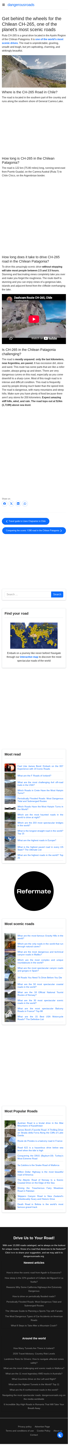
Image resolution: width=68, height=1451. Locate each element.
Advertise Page (42, 1426)
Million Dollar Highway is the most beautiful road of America (40, 1173)
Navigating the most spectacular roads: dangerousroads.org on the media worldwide (33, 1397)
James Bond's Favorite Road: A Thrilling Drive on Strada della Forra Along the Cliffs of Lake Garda (40, 1133)
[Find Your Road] (34, 635)
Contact (34, 1435)
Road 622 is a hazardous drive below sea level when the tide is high (40, 1149)
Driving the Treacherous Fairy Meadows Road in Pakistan (40, 1189)
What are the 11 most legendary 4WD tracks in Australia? (34, 1373)
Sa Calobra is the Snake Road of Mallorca (38, 1165)
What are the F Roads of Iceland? (34, 775)
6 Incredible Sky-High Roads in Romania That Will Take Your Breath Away (34, 1406)
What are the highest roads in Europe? (37, 840)
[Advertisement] (34, 129)
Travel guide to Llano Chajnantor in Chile (27, 521)
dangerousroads (21, 5)
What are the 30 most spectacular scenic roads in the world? (40, 1002)
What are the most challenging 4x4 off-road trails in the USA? (40, 783)
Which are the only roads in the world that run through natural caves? (40, 945)
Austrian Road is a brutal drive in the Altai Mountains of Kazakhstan (40, 1124)
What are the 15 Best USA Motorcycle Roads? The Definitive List (40, 1018)
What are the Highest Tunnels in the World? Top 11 (34, 1384)
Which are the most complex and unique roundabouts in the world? (40, 961)
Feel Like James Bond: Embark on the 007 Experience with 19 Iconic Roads (40, 767)
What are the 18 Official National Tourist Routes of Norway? (40, 993)
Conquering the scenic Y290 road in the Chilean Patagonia (33, 530)
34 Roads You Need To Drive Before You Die (40, 977)
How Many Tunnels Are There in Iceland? (34, 1348)
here (13, 1252)
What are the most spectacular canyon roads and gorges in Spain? (40, 969)
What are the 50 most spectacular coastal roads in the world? (40, 985)
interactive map (29, 657)
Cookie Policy (43, 1430)
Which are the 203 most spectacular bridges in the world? (40, 824)
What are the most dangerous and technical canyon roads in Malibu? (40, 953)
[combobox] (28, 594)
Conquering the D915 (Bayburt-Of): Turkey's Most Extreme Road (40, 1157)
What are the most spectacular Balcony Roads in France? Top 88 (40, 1010)
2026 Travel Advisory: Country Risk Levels (34, 1353)
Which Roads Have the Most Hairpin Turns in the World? (40, 808)
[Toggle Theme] (60, 1435)
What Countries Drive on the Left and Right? (34, 1379)
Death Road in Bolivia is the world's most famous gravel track (40, 1205)
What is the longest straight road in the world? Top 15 (40, 832)
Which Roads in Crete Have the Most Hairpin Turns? (40, 791)
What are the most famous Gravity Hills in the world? (40, 937)
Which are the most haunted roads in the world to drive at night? (40, 816)
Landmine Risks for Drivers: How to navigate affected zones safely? (34, 1361)
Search (57, 594)
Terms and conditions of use (20, 1430)
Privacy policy (25, 1426)
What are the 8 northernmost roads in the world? (34, 1390)
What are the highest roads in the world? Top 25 (40, 856)
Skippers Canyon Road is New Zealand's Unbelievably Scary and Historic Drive (40, 1197)
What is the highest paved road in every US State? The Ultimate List (40, 848)
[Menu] (5, 5)
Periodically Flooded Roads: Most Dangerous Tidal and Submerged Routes (40, 800)
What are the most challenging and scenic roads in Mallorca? (33, 1368)
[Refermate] (34, 891)
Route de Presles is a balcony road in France (40, 1141)
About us (57, 1430)
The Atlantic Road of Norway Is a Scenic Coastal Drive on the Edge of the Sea (40, 1181)
